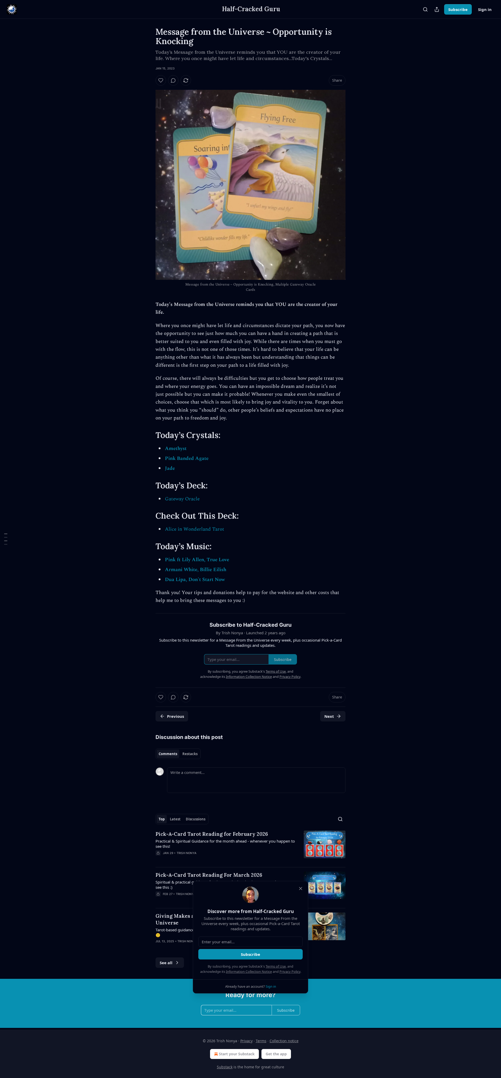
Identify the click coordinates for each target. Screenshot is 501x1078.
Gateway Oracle (182, 499)
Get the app (276, 1053)
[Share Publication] (437, 9)
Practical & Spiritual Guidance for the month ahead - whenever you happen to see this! (225, 843)
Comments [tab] (168, 753)
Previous (175, 716)
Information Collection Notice (249, 971)
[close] (300, 888)
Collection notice (284, 1040)
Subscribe (458, 9)
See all (166, 962)
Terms (261, 1040)
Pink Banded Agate (186, 458)
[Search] (425, 9)
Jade (170, 468)
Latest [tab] (175, 819)
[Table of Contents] (5, 538)
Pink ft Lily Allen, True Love (197, 560)
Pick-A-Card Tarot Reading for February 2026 (212, 834)
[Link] (148, 435)
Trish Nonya (186, 853)
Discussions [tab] (195, 819)
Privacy (246, 1040)
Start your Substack (237, 1053)
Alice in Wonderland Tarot (194, 529)
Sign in (485, 9)
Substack (224, 1066)
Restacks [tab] (190, 753)
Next (329, 716)
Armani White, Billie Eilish (195, 569)
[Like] (161, 80)
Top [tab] (162, 819)
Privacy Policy (289, 971)
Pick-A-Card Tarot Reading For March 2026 (209, 875)
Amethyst (176, 448)
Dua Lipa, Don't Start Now (195, 579)
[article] (250, 846)
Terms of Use (276, 966)
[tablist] (178, 754)
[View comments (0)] (173, 80)
